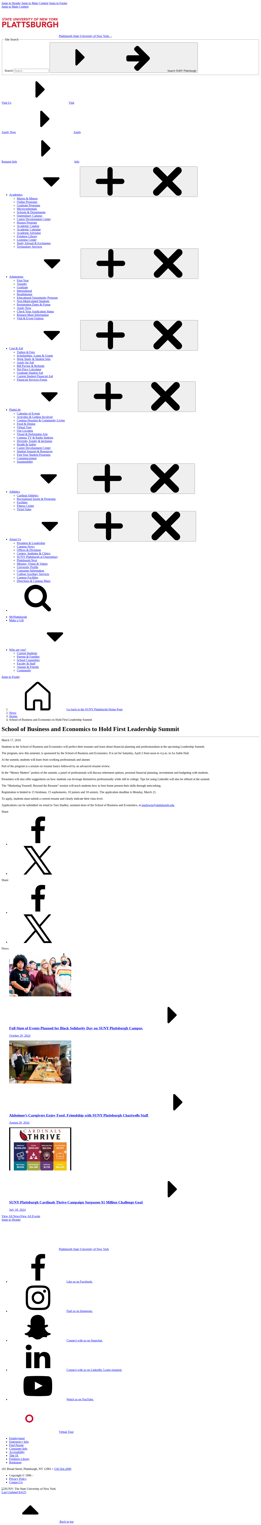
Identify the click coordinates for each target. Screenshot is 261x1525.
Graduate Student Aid (30, 372)
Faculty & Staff (26, 663)
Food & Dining (26, 423)
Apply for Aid (25, 362)
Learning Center (26, 239)
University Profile (27, 567)
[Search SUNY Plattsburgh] (37, 610)
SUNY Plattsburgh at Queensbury (37, 556)
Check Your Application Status (35, 311)
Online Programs (27, 202)
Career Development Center (34, 219)
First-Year (23, 280)
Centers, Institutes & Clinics (33, 553)
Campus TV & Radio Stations (35, 437)
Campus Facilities (27, 577)
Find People (16, 1445)
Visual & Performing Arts (32, 434)
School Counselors (28, 660)
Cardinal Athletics (27, 495)
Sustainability (25, 461)
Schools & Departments (31, 212)
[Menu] (110, 37)
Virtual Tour (24, 427)
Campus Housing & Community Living (41, 420)
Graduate (22, 287)
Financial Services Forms (32, 379)
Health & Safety (26, 444)
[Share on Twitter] (37, 873)
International (24, 290)
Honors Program (27, 222)
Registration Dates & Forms (33, 304)
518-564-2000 (62, 1469)
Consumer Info (18, 1448)
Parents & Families (28, 656)
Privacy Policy (18, 1478)
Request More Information (33, 315)
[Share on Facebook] (37, 844)
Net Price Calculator (29, 369)
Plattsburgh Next (27, 560)
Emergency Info (19, 1441)
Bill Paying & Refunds (30, 366)
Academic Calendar (29, 229)
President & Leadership (31, 543)
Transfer (22, 284)
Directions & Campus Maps (33, 581)
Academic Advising (29, 233)
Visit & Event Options (30, 318)
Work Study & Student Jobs (33, 359)
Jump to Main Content (34, 3)
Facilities (22, 502)
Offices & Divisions (29, 550)
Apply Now (24, 308)
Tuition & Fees (26, 352)
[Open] (139, 181)
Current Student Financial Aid (35, 376)
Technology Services (29, 246)
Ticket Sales (24, 509)
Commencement (26, 458)
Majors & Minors (27, 198)
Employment (17, 1438)
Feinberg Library (27, 236)
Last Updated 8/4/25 (14, 1492)
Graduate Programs (28, 205)
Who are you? (17, 649)
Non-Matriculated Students (33, 301)
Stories (13, 716)
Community (24, 670)
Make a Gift (16, 620)
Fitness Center (25, 505)
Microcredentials (27, 208)
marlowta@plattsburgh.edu (158, 805)
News (12, 712)
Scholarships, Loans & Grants (35, 355)
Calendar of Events (28, 413)
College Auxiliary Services (33, 574)
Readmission (24, 294)
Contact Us (16, 1482)
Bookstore (15, 1462)
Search (9, 70)
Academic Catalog (28, 226)
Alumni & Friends (28, 667)
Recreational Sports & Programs (36, 499)
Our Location (25, 430)
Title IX (14, 1455)
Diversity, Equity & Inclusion (34, 441)
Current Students (27, 653)
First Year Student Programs (33, 454)
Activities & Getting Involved (35, 417)
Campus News (26, 546)
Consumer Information (30, 570)
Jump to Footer (58, 3)
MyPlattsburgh (18, 616)
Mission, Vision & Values (32, 563)
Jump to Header (11, 3)
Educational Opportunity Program (37, 297)
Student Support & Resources (35, 451)
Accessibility (17, 1452)
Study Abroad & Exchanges (34, 243)
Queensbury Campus (29, 215)
